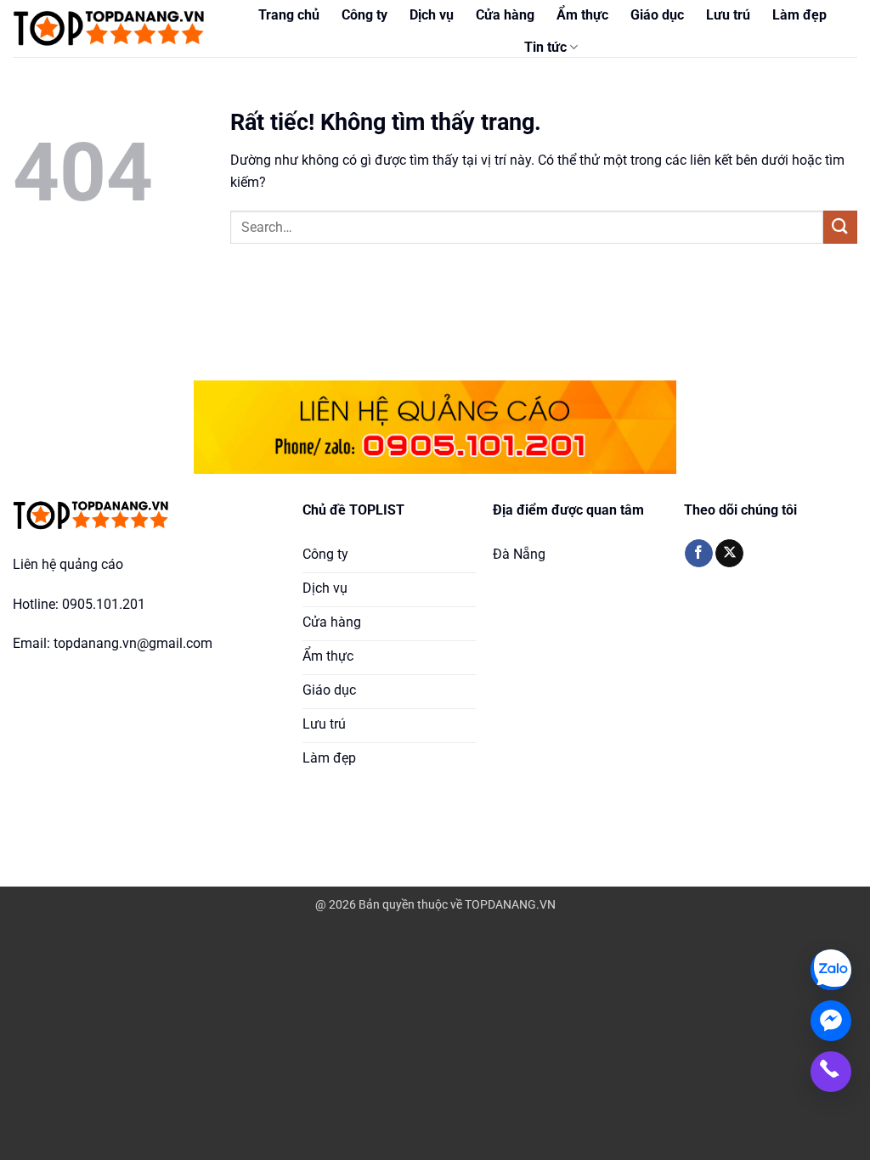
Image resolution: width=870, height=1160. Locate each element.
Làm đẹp (799, 15)
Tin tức (545, 47)
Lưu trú (728, 15)
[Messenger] (831, 1020)
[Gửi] (840, 227)
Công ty (364, 15)
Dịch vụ (432, 15)
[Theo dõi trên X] (729, 553)
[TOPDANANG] (110, 28)
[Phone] (831, 1071)
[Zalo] (831, 969)
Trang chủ (288, 15)
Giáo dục (657, 15)
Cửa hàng (505, 15)
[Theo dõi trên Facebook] (699, 553)
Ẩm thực (582, 15)
